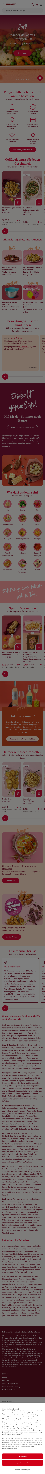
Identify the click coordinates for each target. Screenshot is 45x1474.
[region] (22, 1438)
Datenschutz (13, 1449)
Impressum (5, 1449)
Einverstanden (22, 1456)
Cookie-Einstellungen (22, 1469)
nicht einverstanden (22, 1463)
